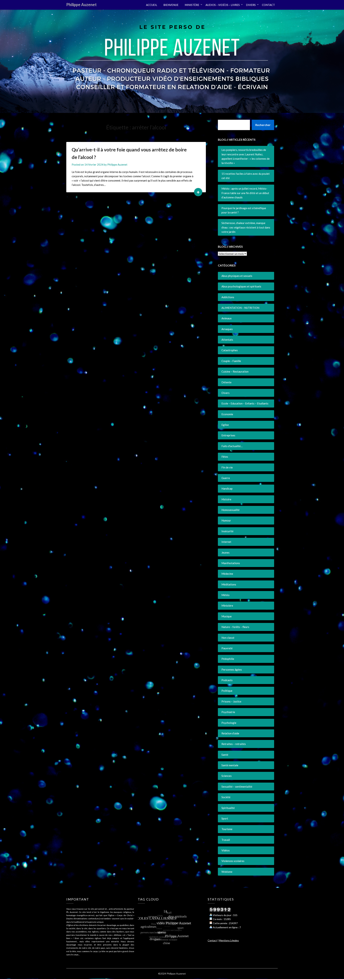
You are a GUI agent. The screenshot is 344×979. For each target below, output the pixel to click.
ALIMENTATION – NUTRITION (240, 307)
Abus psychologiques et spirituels (241, 286)
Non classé (227, 637)
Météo (225, 595)
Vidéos (225, 850)
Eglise (225, 424)
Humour (226, 520)
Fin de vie (227, 467)
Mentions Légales (229, 940)
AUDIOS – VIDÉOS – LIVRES (223, 4)
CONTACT (268, 4)
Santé (224, 754)
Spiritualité (228, 807)
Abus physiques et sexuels (236, 275)
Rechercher (263, 125)
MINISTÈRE (192, 4)
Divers (225, 392)
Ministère (227, 605)
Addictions (227, 297)
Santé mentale (229, 765)
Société (225, 797)
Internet (226, 541)
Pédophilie (227, 658)
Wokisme (226, 871)
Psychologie (228, 722)
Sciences (226, 775)
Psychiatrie (228, 712)
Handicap (227, 488)
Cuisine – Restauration (235, 371)
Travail (225, 839)
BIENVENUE (170, 4)
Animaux (226, 318)
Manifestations (230, 563)
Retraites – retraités (233, 743)
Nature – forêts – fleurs (235, 626)
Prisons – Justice (231, 701)
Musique (226, 616)
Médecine (227, 573)
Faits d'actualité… (232, 446)
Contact (212, 940)
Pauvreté (227, 648)
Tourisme (226, 829)
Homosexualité (230, 509)
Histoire (226, 499)
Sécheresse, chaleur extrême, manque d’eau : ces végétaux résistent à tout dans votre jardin (245, 227)
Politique (226, 690)
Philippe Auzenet (81, 4)
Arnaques (227, 329)
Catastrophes (229, 350)
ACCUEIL (151, 4)
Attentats (227, 339)
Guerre (225, 478)
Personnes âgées (231, 669)
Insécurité (227, 531)
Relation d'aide (230, 733)
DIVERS (251, 4)
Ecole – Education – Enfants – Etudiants (244, 403)
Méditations (228, 584)
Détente (226, 382)
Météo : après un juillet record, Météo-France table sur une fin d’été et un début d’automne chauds (245, 193)
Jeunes (225, 552)
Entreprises (228, 435)
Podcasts (227, 680)
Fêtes (224, 456)
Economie (227, 414)
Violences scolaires (232, 861)
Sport (224, 818)
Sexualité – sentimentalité (236, 786)
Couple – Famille (231, 361)
